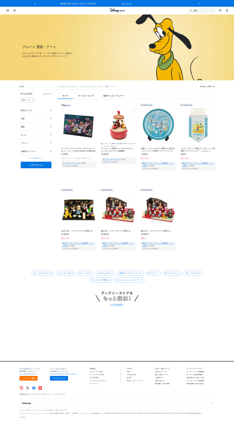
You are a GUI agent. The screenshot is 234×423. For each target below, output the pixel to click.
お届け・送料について (162, 368)
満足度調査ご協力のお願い (195, 383)
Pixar (128, 372)
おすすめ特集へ (117, 305)
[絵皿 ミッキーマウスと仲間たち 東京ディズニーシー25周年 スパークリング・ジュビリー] (158, 124)
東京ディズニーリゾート (135, 381)
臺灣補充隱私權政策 (194, 413)
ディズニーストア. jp (71, 163)
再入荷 (129, 377)
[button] (35, 3)
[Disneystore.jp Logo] (117, 10)
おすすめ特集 (94, 377)
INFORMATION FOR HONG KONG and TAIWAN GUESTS (131, 413)
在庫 (36, 118)
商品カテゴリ (36, 110)
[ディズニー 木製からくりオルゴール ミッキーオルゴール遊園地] (118, 124)
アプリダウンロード (59, 378)
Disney (129, 368)
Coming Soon (131, 374)
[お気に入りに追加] (95, 105)
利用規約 (56, 413)
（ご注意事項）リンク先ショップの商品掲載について (86, 413)
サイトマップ (94, 383)
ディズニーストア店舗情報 (195, 372)
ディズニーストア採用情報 (195, 381)
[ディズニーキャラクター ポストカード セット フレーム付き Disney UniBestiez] (78, 124)
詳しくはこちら (166, 4)
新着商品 (93, 368)
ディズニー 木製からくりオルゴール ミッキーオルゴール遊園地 (118, 149)
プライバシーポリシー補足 (43, 413)
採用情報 (108, 413)
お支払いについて (161, 372)
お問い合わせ (159, 381)
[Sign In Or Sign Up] (14, 10)
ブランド (36, 143)
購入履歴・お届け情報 (162, 383)
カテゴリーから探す (96, 372)
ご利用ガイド (159, 377)
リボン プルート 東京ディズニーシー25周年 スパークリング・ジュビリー (198, 149)
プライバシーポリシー (27, 413)
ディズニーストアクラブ (195, 368)
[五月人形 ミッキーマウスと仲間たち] (78, 209)
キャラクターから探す (97, 374)
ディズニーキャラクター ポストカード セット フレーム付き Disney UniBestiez (78, 149)
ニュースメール (59, 394)
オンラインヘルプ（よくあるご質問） (41, 410)
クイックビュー (79, 171)
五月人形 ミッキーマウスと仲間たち (77, 231)
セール (36, 135)
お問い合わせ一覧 (60, 410)
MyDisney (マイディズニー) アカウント (35, 394)
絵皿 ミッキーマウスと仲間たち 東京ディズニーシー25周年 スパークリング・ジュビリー (158, 149)
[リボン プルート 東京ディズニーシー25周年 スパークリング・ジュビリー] (198, 124)
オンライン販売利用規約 (195, 374)
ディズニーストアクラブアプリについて (63, 374)
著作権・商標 (64, 413)
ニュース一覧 (24, 410)
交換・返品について (161, 374)
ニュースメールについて (28, 374)
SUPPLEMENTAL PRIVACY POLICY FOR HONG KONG (168, 413)
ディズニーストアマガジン (98, 381)
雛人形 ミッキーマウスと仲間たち (116, 231)
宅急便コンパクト (36, 151)
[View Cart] (227, 10)
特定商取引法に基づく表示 (195, 377)
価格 (36, 126)
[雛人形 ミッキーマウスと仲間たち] (118, 209)
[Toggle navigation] (7, 10)
